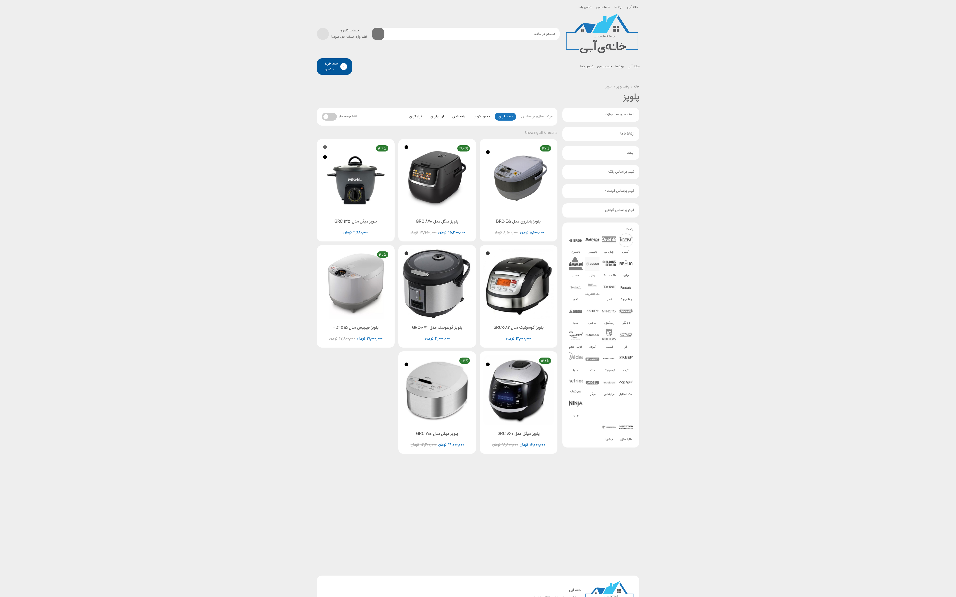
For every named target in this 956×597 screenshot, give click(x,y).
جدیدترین (505, 117)
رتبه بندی (458, 117)
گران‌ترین (415, 117)
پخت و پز (623, 86)
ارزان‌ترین (437, 117)
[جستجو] (378, 34)
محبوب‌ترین (482, 117)
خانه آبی (632, 7)
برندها (618, 7)
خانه (636, 86)
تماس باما (585, 7)
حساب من (603, 7)
